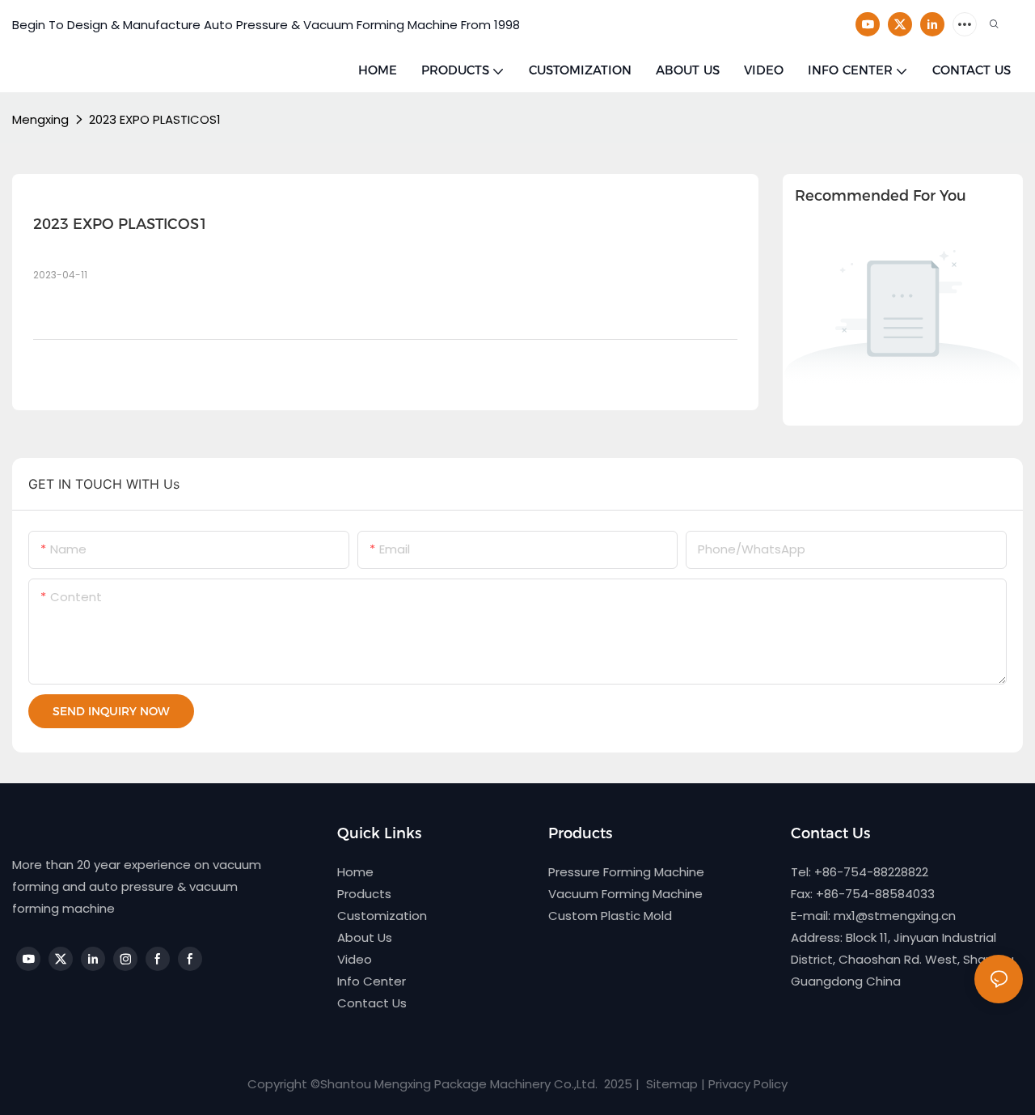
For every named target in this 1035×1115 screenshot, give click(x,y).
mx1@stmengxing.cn (895, 915)
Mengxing (40, 119)
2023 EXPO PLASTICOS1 (155, 119)
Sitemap (670, 1083)
